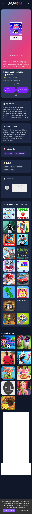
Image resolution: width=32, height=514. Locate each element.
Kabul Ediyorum (9, 510)
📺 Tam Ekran (22, 90)
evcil (12, 169)
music (13, 166)
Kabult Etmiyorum (22, 510)
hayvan (6, 169)
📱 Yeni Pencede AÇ (8, 90)
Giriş (28, 3)
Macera (8, 153)
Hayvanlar (19, 153)
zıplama (19, 166)
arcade (6, 166)
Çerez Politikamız (22, 505)
